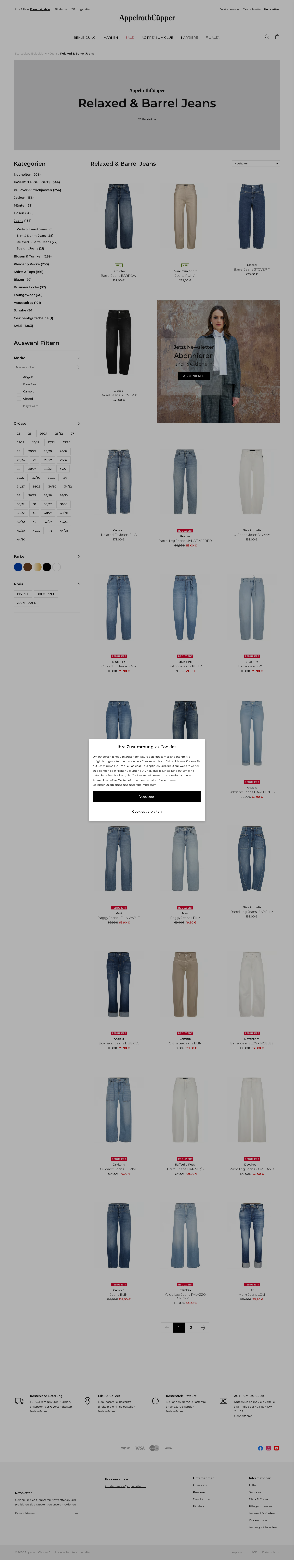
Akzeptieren (147, 796)
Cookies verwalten (147, 811)
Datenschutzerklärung (108, 784)
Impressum (149, 784)
